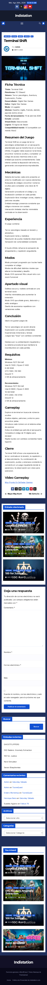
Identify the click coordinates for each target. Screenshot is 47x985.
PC (32, 36)
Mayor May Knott (15, 494)
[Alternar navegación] (22, 23)
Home (9, 980)
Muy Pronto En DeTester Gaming (18, 482)
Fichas (14, 36)
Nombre (8, 652)
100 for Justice (14, 573)
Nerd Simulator (10, 762)
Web (6, 678)
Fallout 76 (24, 804)
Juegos (26, 36)
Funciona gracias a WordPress (17, 972)
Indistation (23, 16)
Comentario (9, 608)
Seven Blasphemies (12, 767)
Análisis (7, 36)
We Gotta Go (34, 494)
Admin (17, 47)
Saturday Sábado (19, 782)
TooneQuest (17, 787)
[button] (40, 23)
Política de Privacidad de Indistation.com (26, 980)
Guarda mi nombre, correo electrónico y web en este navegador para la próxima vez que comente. (23, 697)
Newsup (36, 972)
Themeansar (23, 975)
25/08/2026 (12, 873)
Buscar (7, 719)
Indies (20, 36)
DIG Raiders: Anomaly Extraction (19, 548)
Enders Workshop (11, 793)
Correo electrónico (12, 665)
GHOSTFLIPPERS (16, 525)
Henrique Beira (10, 798)
